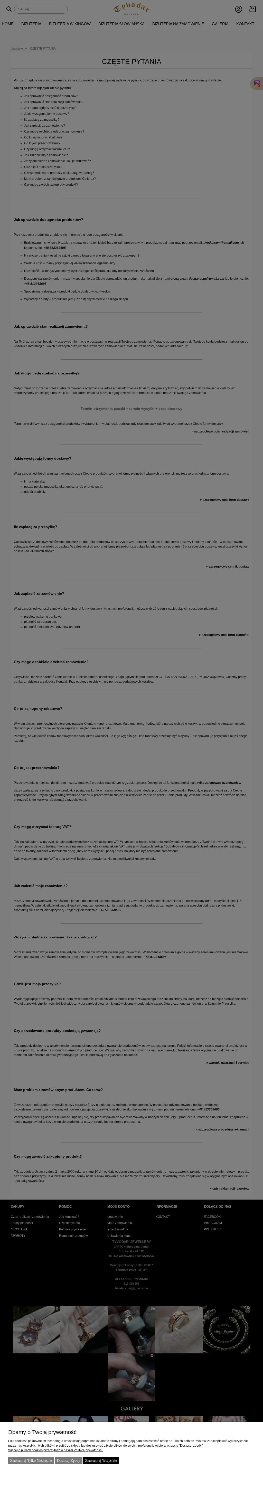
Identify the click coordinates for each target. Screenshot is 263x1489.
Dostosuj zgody (68, 1460)
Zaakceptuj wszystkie (101, 1460)
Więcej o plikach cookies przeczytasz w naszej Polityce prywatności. (55, 1450)
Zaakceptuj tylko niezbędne (31, 1460)
